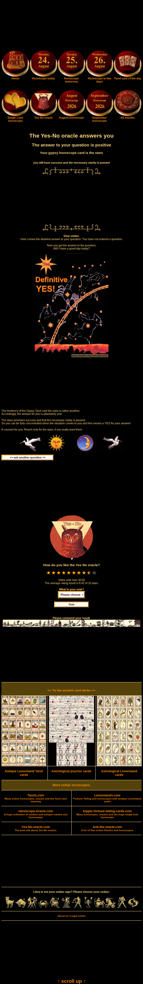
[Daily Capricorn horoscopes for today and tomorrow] (110, 907)
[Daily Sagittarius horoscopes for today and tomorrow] (99, 907)
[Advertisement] (71, 25)
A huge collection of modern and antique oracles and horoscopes (35, 814)
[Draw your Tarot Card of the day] (128, 76)
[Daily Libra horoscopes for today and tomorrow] (77, 907)
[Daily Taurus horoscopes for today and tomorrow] (21, 907)
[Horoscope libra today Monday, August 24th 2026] (15, 76)
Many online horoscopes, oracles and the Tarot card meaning (36, 798)
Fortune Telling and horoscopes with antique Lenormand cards (107, 798)
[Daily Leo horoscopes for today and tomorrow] (54, 907)
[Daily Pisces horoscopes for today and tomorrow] (133, 907)
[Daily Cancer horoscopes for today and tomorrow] (43, 907)
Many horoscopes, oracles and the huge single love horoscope (107, 814)
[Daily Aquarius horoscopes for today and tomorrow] (121, 907)
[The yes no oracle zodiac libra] (43, 115)
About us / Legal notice (71, 916)
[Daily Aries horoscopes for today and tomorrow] (9, 907)
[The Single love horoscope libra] (15, 115)
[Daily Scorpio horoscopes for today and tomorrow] (88, 907)
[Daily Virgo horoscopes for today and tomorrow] (66, 907)
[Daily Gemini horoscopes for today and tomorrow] (32, 907)
